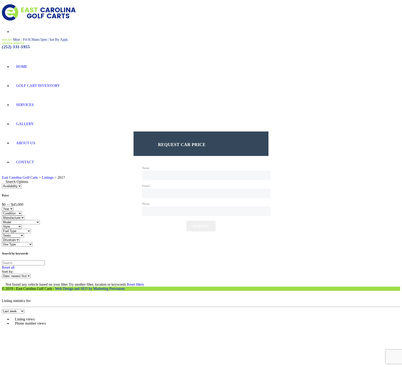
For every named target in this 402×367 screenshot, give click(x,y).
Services (25, 105)
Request (201, 226)
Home (21, 67)
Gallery (25, 124)
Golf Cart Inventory (38, 86)
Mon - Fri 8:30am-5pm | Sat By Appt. (40, 39)
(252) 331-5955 (16, 47)
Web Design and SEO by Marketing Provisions (90, 289)
